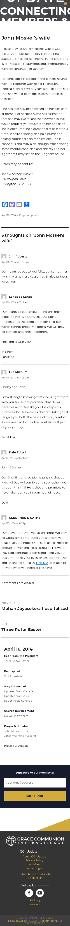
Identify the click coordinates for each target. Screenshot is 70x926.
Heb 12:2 (42, 563)
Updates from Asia (16, 696)
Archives (34, 864)
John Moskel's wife (16, 731)
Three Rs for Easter (16, 661)
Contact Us (35, 878)
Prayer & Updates (29, 215)
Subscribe (35, 796)
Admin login (34, 868)
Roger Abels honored (18, 701)
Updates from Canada (18, 691)
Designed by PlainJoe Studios (35, 918)
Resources (35, 904)
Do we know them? (17, 716)
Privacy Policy (34, 860)
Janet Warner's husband (20, 736)
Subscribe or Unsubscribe (35, 874)
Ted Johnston (13, 676)
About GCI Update (34, 856)
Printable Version (16, 746)
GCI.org (35, 900)
